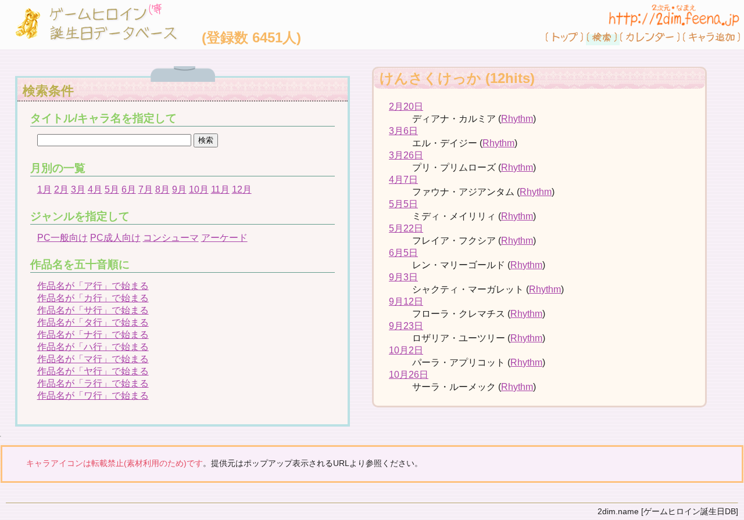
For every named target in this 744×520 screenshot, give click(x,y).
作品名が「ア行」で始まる (93, 286)
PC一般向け (62, 238)
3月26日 (406, 155)
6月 (128, 189)
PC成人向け (115, 238)
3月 (78, 189)
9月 (179, 189)
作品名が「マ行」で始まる (93, 359)
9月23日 (406, 326)
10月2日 (406, 350)
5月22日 (406, 228)
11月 (220, 189)
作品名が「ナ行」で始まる (93, 335)
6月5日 (403, 253)
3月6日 (403, 131)
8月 (162, 189)
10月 (199, 189)
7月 (145, 189)
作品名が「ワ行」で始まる (93, 395)
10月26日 (408, 375)
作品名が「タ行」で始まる (93, 322)
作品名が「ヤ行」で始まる (93, 371)
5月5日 (403, 204)
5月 (112, 189)
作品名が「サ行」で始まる (93, 310)
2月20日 (406, 106)
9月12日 (406, 301)
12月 (242, 189)
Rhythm (517, 119)
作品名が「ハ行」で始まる (93, 347)
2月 (61, 189)
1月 (44, 189)
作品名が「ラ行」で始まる (93, 383)
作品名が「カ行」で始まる (93, 298)
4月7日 (403, 180)
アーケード (224, 238)
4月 (95, 189)
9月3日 (403, 277)
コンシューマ (171, 238)
